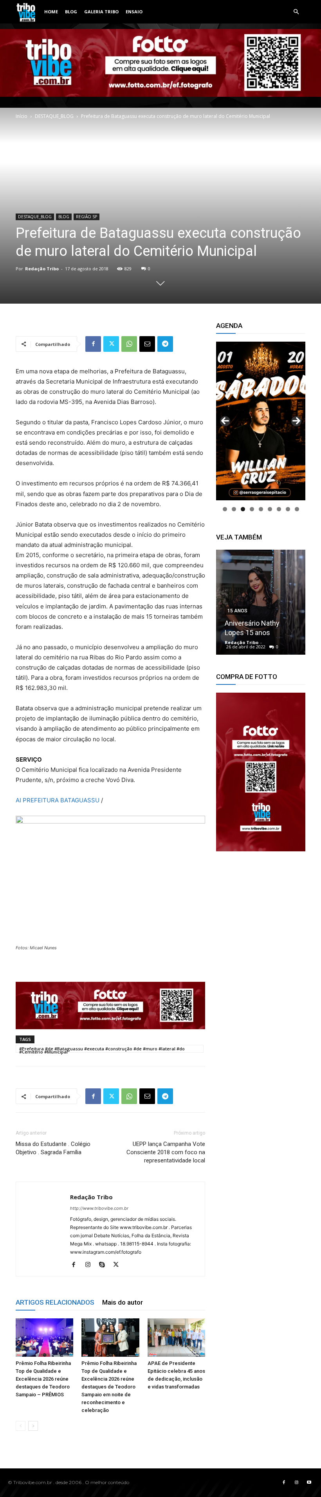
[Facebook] (93, 344)
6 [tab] (270, 509)
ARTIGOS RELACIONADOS (55, 1302)
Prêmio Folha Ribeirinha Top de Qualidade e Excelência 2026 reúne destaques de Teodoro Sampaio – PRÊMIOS (43, 1378)
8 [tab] (288, 509)
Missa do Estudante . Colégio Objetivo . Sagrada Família (53, 1148)
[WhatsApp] (129, 344)
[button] (296, 12)
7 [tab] (279, 509)
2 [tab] (234, 509)
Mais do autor (122, 1302)
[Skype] (104, 1265)
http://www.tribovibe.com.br (99, 1208)
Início (21, 116)
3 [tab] (243, 509)
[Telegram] (165, 344)
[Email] (147, 344)
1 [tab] (225, 509)
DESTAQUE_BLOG (54, 116)
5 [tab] (261, 509)
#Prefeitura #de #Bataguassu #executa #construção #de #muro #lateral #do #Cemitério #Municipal (102, 1049)
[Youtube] (309, 1482)
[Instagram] (90, 1265)
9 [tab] (297, 509)
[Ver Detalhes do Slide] (260, 772)
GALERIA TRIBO (101, 11)
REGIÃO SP (86, 216)
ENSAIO (134, 11)
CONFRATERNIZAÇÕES (254, 592)
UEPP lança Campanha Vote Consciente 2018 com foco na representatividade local (165, 1152)
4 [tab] (252, 509)
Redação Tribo (42, 269)
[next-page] (33, 1426)
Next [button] (296, 421)
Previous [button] (225, 421)
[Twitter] (111, 344)
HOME (51, 11)
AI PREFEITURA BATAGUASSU (57, 800)
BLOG (71, 11)
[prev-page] (20, 1426)
